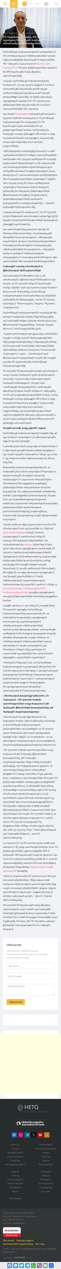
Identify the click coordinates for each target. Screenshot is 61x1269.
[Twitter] (22, 1265)
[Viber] (39, 1265)
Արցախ (15, 1171)
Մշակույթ (45, 1156)
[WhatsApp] (33, 1265)
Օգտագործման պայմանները (18, 1243)
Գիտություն (45, 1179)
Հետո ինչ (15, 1144)
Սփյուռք (15, 1175)
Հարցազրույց (45, 1187)
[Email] (45, 1265)
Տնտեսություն (45, 1144)
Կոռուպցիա (46, 1171)
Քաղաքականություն (15, 1164)
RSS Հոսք (39, 1243)
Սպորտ (45, 1160)
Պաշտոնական (45, 1164)
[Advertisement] (30, 1064)
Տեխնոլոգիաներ (15, 1183)
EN (37, 3)
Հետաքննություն (15, 1152)
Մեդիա (15, 1191)
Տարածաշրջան (15, 1179)
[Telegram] (27, 1265)
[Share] (51, 1265)
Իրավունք (15, 1160)
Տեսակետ (46, 1191)
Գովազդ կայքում (24, 1240)
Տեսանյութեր (15, 1198)
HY (24, 3)
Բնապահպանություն (46, 1148)
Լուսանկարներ (45, 1183)
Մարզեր (46, 1152)
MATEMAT (20, 1257)
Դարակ (15, 1148)
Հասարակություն (15, 1156)
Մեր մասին (8, 1240)
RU (31, 3)
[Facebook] (10, 1265)
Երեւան (45, 1175)
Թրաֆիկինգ (15, 1187)
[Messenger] (16, 1265)
